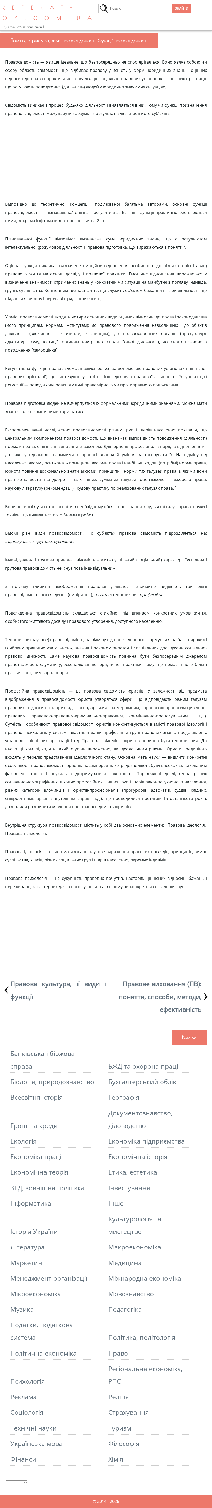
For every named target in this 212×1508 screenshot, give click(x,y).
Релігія (118, 1397)
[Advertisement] (106, 154)
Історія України (34, 1231)
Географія (123, 1097)
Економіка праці (36, 1156)
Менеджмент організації (48, 1278)
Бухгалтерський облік (142, 1081)
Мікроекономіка (35, 1293)
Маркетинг (27, 1262)
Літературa (27, 1247)
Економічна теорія (39, 1172)
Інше (116, 1203)
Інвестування (129, 1188)
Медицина (125, 1262)
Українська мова (36, 1443)
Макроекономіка (134, 1247)
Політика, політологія (141, 1337)
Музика (22, 1309)
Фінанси (23, 1459)
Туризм (119, 1428)
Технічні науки (33, 1428)
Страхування (128, 1412)
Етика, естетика (132, 1172)
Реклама (23, 1397)
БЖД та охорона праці (143, 1066)
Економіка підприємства (146, 1141)
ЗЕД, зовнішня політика (47, 1188)
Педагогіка (125, 1309)
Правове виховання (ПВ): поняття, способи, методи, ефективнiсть (160, 996)
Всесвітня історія (36, 1097)
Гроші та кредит (35, 1125)
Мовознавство (131, 1293)
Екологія (23, 1141)
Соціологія (26, 1412)
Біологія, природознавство (52, 1081)
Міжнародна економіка (144, 1278)
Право (118, 1353)
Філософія (123, 1443)
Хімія (115, 1459)
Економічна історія (138, 1156)
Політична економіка (43, 1353)
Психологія (27, 1381)
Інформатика (30, 1203)
